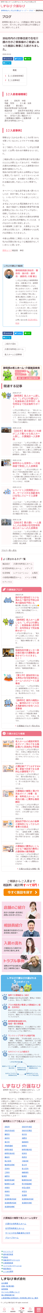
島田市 (24, 1157)
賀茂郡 (24, 1195)
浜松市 (7, 1127)
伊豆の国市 (26, 1188)
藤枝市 (7, 1157)
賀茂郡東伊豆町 (10, 1199)
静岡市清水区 (10, 1153)
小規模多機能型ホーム (12, 577)
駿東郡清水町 (27, 1180)
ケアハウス (7, 582)
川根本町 (25, 1161)
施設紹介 (6, 564)
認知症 (5, 1257)
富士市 (24, 1165)
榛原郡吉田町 (10, 1165)
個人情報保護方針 (8, 1295)
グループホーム (12, 1238)
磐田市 (7, 1134)
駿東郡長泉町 (10, 1180)
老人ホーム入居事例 (13, 354)
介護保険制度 (8, 1263)
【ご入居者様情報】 (14, 76)
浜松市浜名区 (10, 1130)
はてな (7, 63)
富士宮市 (25, 1169)
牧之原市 (8, 1161)
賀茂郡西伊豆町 (10, 1203)
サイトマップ (8, 1251)
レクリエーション (21, 573)
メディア (28, 568)
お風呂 (35, 573)
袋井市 (7, 1138)
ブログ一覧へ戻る (9, 550)
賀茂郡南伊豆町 (28, 1199)
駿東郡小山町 (10, 1184)
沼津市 (7, 1169)
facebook (8, 59)
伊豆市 (24, 1191)
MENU (39, 1311)
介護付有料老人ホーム (14, 349)
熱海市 (7, 1191)
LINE (28, 59)
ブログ (31, 10)
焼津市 (24, 1153)
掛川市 (24, 1134)
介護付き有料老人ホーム (15, 1224)
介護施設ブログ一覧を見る (28, 726)
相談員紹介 (7, 1269)
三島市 (7, 1172)
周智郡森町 (9, 1146)
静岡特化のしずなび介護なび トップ (14, 10)
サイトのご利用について (10, 1292)
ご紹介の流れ (10, 344)
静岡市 (24, 1146)
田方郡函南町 (27, 1184)
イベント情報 (30, 577)
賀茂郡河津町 (27, 1203)
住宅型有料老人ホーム (12, 568)
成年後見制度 (8, 1254)
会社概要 (4, 1283)
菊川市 (7, 1142)
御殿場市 (25, 1172)
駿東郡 (24, 1176)
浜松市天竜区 (27, 1130)
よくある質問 (8, 1271)
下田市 (7, 1195)
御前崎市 (25, 1142)
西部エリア (7, 250)
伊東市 (7, 1188)
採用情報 (4, 1289)
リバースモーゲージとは (12, 1266)
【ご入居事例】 (13, 80)
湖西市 (24, 1138)
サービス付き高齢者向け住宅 (17, 1233)
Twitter (19, 59)
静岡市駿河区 (27, 1150)
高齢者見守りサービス (11, 1260)
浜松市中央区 (27, 1127)
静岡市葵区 (9, 1150)
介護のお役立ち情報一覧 (29, 869)
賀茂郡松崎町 (10, 1207)
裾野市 (7, 1176)
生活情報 (6, 573)
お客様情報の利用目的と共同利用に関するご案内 (19, 1298)
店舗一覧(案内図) (7, 1286)
